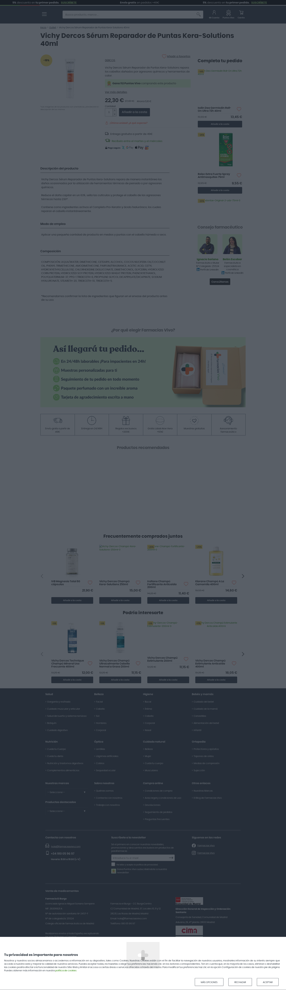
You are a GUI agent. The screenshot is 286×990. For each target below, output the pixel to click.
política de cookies (65, 970)
